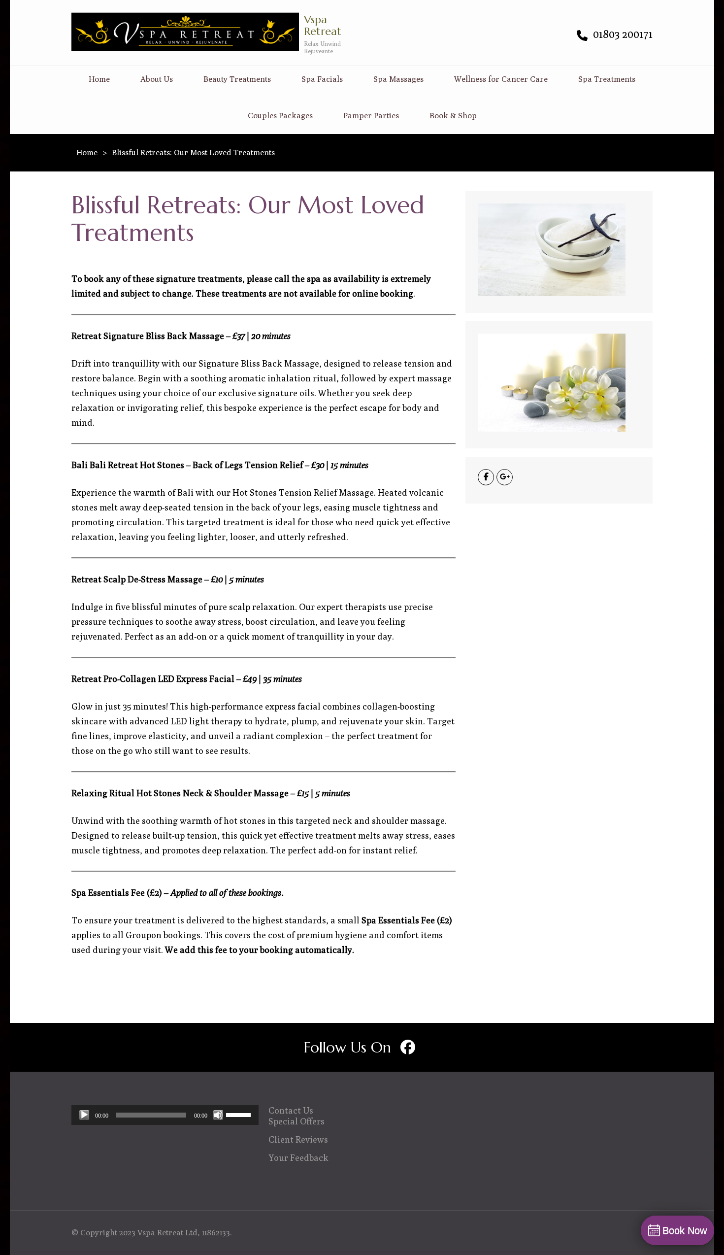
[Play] (84, 1115)
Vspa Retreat (322, 25)
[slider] (240, 1114)
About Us (156, 79)
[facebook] (407, 1047)
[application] (165, 1115)
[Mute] (218, 1115)
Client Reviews (298, 1139)
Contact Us (290, 1110)
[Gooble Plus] (504, 477)
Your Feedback (298, 1158)
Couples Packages (280, 115)
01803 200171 (622, 34)
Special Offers (296, 1121)
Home (99, 79)
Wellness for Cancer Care (501, 79)
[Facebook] (486, 477)
